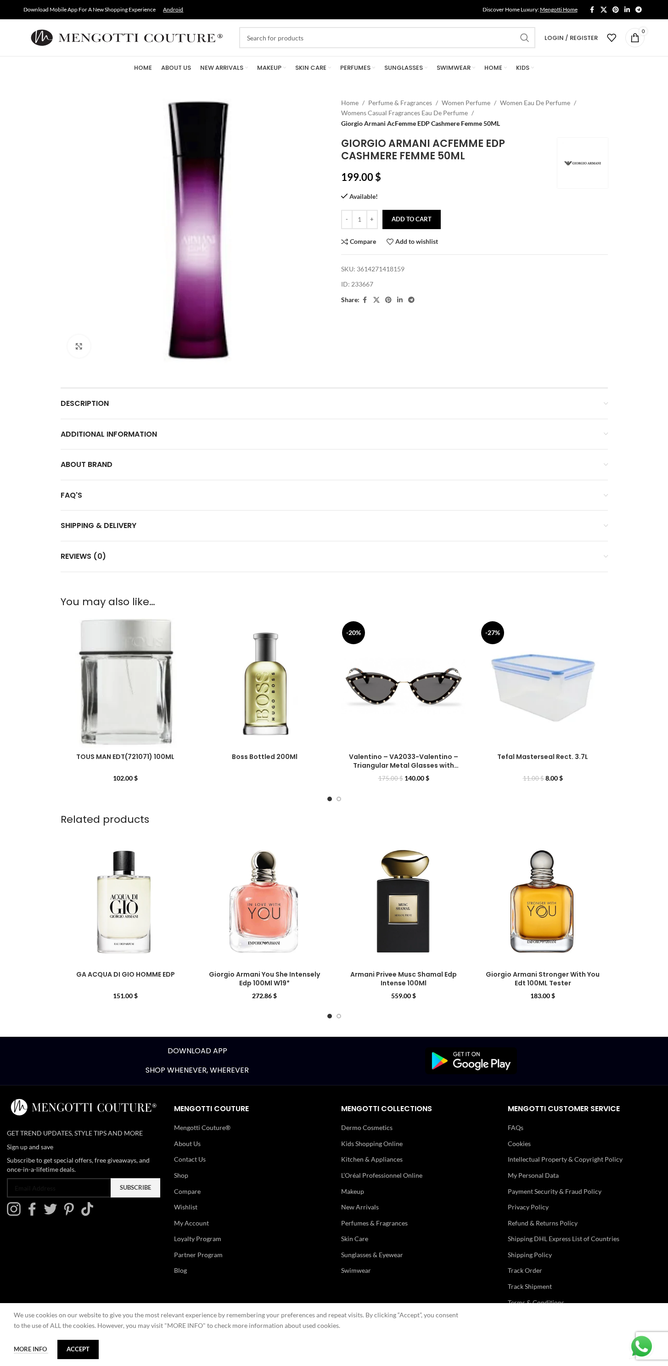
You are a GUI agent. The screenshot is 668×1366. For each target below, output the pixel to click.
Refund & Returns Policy (543, 1223)
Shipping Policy (530, 1255)
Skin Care (354, 1238)
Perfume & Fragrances (400, 103)
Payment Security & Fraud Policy (554, 1191)
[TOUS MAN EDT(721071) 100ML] (126, 683)
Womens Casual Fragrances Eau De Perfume (404, 113)
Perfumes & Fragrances (374, 1223)
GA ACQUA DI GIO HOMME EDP (125, 974)
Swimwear (356, 1270)
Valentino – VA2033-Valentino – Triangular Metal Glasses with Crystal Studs (403, 765)
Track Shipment (530, 1286)
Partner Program (198, 1255)
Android (173, 9)
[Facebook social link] (592, 10)
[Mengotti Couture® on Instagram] (16, 1213)
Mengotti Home (559, 9)
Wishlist (185, 1207)
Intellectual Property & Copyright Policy (565, 1159)
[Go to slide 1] (329, 799)
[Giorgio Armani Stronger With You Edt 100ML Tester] (543, 901)
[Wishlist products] (611, 37)
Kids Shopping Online (372, 1143)
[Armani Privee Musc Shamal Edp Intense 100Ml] (404, 901)
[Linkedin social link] (627, 10)
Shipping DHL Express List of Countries (563, 1238)
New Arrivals (360, 1207)
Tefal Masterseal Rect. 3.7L (542, 756)
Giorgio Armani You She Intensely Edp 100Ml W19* (264, 979)
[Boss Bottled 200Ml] (265, 683)
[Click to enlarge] (78, 346)
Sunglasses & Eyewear (372, 1255)
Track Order (525, 1270)
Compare (187, 1191)
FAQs (515, 1127)
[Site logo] (126, 37)
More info (31, 1349)
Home (350, 103)
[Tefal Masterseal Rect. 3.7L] (543, 683)
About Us (187, 1143)
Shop (181, 1175)
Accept (78, 1349)
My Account (191, 1223)
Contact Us (190, 1159)
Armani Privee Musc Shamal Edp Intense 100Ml (403, 979)
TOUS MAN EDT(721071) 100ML (125, 756)
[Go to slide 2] (339, 799)
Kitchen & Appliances (372, 1159)
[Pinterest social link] (616, 10)
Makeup (352, 1191)
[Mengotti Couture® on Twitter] (53, 1213)
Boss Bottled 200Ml (265, 756)
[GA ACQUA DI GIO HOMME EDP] (126, 901)
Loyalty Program (197, 1238)
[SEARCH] (524, 37)
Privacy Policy (528, 1207)
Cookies (519, 1143)
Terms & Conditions (536, 1302)
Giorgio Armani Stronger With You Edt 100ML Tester (543, 979)
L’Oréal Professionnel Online (381, 1175)
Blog (180, 1270)
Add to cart (412, 219)
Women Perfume (466, 103)
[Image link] (471, 1060)
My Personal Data (533, 1175)
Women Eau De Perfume (535, 103)
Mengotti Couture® (202, 1127)
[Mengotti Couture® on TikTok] (89, 1213)
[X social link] (604, 10)
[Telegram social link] (639, 10)
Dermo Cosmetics (367, 1127)
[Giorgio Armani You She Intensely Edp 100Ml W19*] (265, 901)
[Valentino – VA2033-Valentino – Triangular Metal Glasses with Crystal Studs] (404, 683)
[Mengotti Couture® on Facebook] (34, 1213)
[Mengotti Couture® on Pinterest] (71, 1213)
